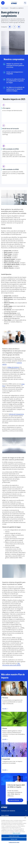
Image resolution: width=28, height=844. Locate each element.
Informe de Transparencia (16, 414)
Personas (5, 698)
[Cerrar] (25, 817)
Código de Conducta (13, 367)
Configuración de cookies (14, 842)
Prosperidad (6, 759)
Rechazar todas (14, 839)
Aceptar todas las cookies (14, 836)
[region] (14, 830)
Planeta (4, 728)
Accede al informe (14, 800)
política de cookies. (16, 833)
